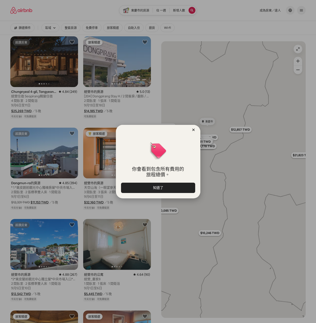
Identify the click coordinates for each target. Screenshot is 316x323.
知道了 (158, 187)
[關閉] (193, 130)
